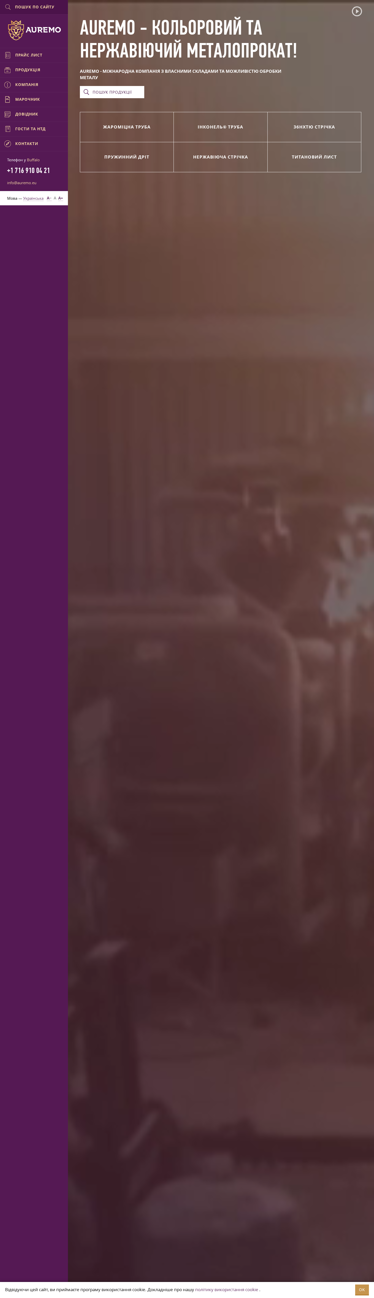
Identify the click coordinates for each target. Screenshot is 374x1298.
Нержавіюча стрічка (220, 157)
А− (49, 198)
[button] (357, 11)
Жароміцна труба (127, 127)
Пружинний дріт (126, 157)
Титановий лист (314, 157)
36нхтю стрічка (314, 127)
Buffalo (33, 159)
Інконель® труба (220, 127)
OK (362, 1290)
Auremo (34, 30)
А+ (60, 198)
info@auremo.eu (21, 182)
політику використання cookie (226, 1289)
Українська (33, 198)
